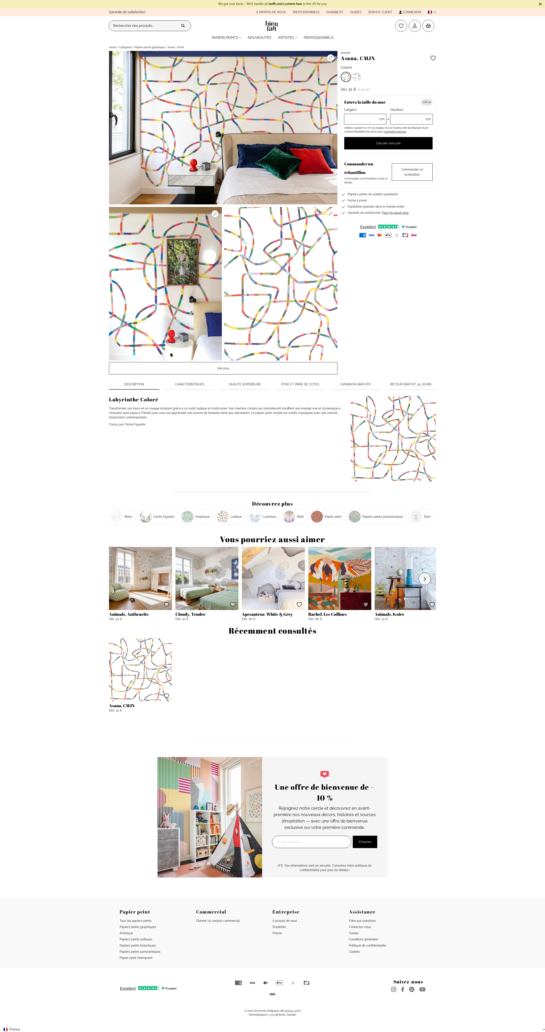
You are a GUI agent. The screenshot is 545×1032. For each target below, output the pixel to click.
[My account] (415, 26)
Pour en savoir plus (395, 212)
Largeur (364, 114)
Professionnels (306, 12)
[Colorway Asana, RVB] (356, 77)
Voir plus (223, 368)
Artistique (126, 933)
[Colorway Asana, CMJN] (346, 77)
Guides (355, 12)
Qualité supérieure (245, 384)
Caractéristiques (189, 384)
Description (134, 384)
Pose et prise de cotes (300, 384)
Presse (277, 933)
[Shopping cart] (428, 26)
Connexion (412, 12)
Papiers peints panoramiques (140, 951)
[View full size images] (330, 57)
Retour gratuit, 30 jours (411, 384)
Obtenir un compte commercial (218, 920)
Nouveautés (259, 38)
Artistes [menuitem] (286, 38)
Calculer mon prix (388, 143)
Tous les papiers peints (136, 920)
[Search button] (183, 26)
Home (112, 47)
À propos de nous (271, 12)
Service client (380, 12)
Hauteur (410, 114)
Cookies (354, 951)
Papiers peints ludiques (136, 939)
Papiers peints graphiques (150, 47)
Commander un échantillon (412, 172)
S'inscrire (365, 842)
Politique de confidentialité (367, 945)
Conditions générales (363, 939)
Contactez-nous (360, 927)
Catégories (125, 47)
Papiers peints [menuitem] (225, 38)
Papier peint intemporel (136, 958)
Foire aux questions (362, 920)
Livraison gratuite (355, 384)
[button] (430, 12)
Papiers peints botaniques (138, 945)
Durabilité (334, 12)
